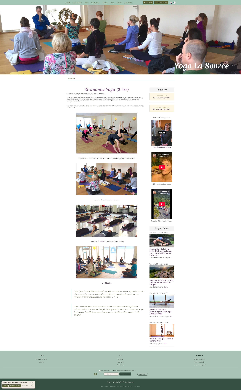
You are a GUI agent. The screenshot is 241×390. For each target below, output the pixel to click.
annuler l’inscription (199, 365)
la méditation (107, 283)
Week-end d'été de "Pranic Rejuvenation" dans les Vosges (161, 282)
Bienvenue (71, 78)
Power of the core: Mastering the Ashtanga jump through (160, 311)
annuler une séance (199, 359)
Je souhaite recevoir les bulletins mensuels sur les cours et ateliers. (118, 370)
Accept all (5, 385)
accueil (67, 2)
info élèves (128, 2)
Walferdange (120, 362)
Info (169, 258)
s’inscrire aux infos (125, 374)
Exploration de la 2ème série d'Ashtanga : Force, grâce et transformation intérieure (160, 252)
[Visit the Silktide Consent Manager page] (32, 385)
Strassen (120, 359)
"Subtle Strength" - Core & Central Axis (161, 339)
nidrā (102, 241)
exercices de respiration (111, 200)
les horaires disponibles (161, 98)
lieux (112, 2)
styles (86, 2)
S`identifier (148, 3)
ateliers (105, 2)
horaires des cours (41, 359)
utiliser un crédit (199, 362)
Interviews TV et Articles (162, 147)
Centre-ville (120, 365)
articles (119, 2)
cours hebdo (77, 2)
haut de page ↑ (142, 374)
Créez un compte (161, 3)
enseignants (95, 2)
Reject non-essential (15, 385)
